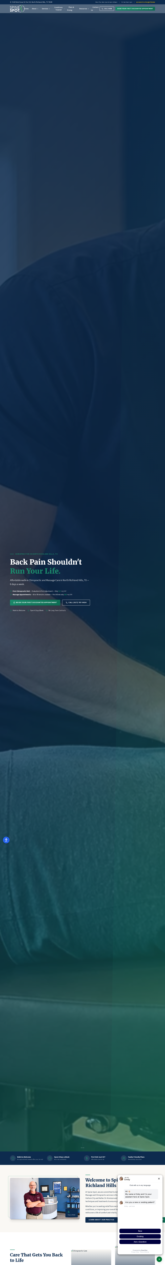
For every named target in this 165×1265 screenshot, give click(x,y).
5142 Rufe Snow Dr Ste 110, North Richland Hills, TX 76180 (32, 2)
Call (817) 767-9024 (77, 602)
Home (26, 9)
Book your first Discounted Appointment (135, 9)
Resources (83, 9)
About (34, 9)
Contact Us (95, 8)
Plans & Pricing (70, 8)
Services (45, 9)
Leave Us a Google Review (146, 2)
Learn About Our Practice (101, 1220)
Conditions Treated (58, 8)
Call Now (108, 9)
